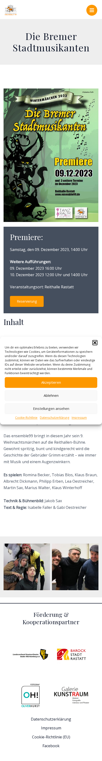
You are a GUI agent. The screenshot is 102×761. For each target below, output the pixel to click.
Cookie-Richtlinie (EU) (51, 737)
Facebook (51, 745)
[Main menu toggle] (91, 10)
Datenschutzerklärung (54, 418)
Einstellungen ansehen (51, 408)
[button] (95, 342)
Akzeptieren (51, 382)
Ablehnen (51, 395)
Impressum (79, 418)
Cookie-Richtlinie (26, 418)
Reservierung (27, 301)
